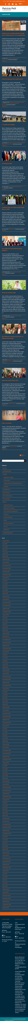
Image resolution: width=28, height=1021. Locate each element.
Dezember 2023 (7, 639)
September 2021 (7, 722)
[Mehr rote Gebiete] (14, 415)
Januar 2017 (6, 892)
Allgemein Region (20, 102)
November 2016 (7, 898)
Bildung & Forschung (12, 142)
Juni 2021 (5, 732)
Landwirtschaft (4, 59)
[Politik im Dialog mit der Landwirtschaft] (14, 71)
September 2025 (7, 574)
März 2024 (5, 630)
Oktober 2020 (6, 756)
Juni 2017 (5, 876)
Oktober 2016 (6, 901)
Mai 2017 (5, 880)
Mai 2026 (5, 550)
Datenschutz (9, 1019)
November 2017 (7, 861)
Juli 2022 (5, 691)
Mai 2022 (5, 698)
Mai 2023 (5, 661)
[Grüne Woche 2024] (14, 156)
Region (7, 103)
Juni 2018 (5, 839)
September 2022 (7, 685)
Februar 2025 (6, 596)
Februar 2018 (6, 852)
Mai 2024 (5, 624)
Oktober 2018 (6, 830)
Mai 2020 (5, 772)
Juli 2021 (5, 728)
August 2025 (6, 577)
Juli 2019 (5, 802)
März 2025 (5, 593)
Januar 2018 (6, 855)
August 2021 (6, 725)
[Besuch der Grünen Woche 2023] (14, 373)
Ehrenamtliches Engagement (11, 511)
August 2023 (6, 651)
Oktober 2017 (6, 864)
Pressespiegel (6, 499)
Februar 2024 (6, 633)
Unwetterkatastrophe (8, 532)
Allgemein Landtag (11, 58)
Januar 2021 (6, 747)
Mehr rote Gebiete (6, 423)
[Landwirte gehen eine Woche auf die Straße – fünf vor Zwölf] (14, 200)
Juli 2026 (5, 543)
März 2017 (5, 886)
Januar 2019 (6, 821)
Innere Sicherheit (8, 517)
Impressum (5, 1019)
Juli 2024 (5, 617)
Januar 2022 (6, 710)
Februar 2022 (6, 707)
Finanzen (6, 514)
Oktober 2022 (6, 682)
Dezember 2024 (7, 602)
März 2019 (5, 815)
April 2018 (5, 846)
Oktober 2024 (6, 608)
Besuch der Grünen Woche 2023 (10, 380)
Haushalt (6, 486)
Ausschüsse (18, 186)
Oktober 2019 (6, 793)
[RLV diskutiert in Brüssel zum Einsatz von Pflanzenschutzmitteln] (14, 329)
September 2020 (7, 759)
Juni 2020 (5, 769)
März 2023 (5, 667)
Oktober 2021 (6, 719)
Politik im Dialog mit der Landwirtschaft (12, 79)
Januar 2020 (6, 784)
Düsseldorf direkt (7, 471)
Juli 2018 (5, 836)
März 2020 (5, 778)
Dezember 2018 (7, 824)
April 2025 (5, 590)
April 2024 (5, 627)
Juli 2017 (5, 873)
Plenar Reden (6, 492)
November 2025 (7, 568)
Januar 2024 (6, 636)
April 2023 (5, 664)
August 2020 (6, 762)
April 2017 (5, 883)
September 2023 (7, 648)
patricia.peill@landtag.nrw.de (18, 1)
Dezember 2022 (7, 676)
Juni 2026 (5, 547)
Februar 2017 (6, 889)
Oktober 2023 (6, 645)
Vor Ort (17, 103)
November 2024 (7, 605)
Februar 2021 (6, 744)
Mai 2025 (5, 587)
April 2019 (5, 812)
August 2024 (6, 614)
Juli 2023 (5, 654)
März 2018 (5, 849)
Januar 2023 (6, 673)
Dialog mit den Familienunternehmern (13, 483)
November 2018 (7, 827)
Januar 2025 (6, 599)
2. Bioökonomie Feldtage (8, 124)
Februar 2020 (6, 781)
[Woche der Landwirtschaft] (14, 285)
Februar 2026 (6, 559)
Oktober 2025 (6, 571)
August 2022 (6, 688)
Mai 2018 (5, 843)
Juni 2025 (5, 584)
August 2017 (6, 870)
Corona (4, 468)
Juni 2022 (5, 695)
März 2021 (5, 741)
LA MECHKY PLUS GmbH (18, 1020)
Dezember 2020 (7, 750)
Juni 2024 (5, 621)
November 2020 (7, 753)
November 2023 (7, 642)
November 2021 (7, 716)
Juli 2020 (5, 765)
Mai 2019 (5, 809)
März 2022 (5, 704)
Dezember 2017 (7, 858)
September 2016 (7, 904)
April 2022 (5, 701)
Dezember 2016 (7, 895)
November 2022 (7, 679)
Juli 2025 (5, 580)
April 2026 (5, 553)
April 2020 (5, 775)
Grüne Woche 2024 (7, 163)
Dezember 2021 (7, 713)
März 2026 (5, 556)
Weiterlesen (4, 60)
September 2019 (7, 796)
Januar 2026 (6, 562)
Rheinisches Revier (12, 103)
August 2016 (6, 907)
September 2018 (7, 833)
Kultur (5, 520)
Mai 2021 (5, 735)
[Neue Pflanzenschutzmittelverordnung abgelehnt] (14, 241)
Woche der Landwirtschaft (9, 292)
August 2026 (6, 540)
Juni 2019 (5, 806)
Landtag (17, 58)
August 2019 (6, 799)
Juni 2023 (5, 658)
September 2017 (7, 867)
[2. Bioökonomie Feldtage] (14, 116)
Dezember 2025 (7, 565)
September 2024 (7, 611)
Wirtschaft (4, 104)
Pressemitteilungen (7, 495)
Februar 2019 (6, 818)
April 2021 (5, 738)
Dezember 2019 (7, 787)
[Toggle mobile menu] (25, 8)
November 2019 (7, 790)
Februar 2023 (6, 670)
